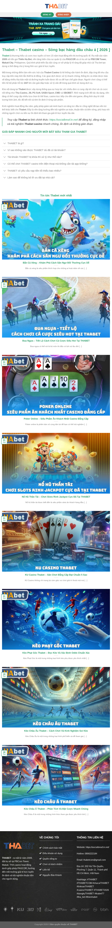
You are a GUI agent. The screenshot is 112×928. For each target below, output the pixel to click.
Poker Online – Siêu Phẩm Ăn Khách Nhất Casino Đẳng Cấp (56, 418)
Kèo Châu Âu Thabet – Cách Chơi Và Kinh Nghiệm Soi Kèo (56, 731)
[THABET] (56, 6)
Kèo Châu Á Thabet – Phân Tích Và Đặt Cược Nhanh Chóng (56, 809)
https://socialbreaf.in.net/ (63, 119)
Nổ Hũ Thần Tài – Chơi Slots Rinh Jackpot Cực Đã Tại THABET (56, 497)
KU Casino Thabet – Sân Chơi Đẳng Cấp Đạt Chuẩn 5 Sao (56, 575)
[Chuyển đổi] (4, 143)
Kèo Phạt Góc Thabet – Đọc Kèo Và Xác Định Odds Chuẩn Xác (56, 653)
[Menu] (3, 6)
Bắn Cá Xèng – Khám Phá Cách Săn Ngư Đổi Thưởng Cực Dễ (56, 262)
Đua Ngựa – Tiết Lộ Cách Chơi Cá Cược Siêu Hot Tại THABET (56, 340)
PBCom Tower (22, 861)
